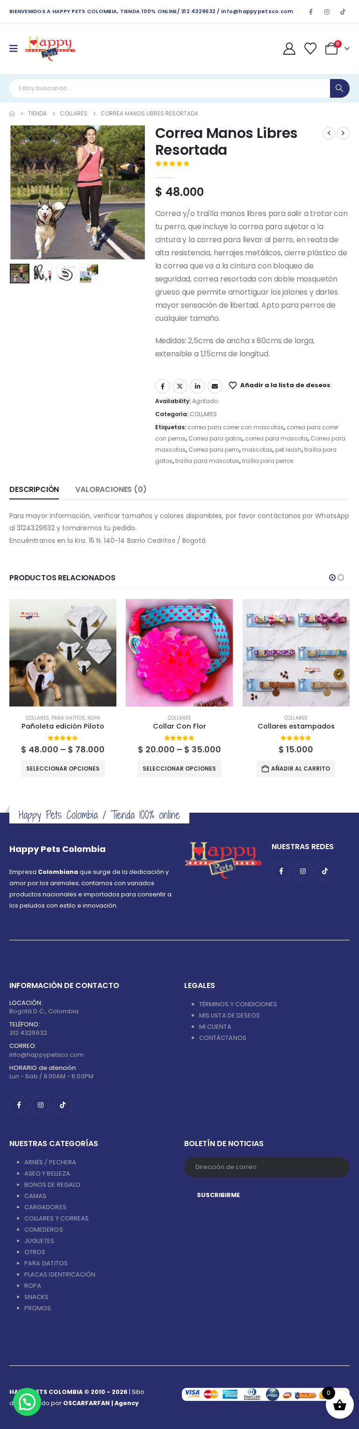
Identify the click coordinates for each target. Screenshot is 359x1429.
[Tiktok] (342, 11)
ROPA (93, 718)
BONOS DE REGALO (52, 1184)
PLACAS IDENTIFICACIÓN (59, 1274)
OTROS (34, 1252)
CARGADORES (45, 1207)
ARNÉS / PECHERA (50, 1162)
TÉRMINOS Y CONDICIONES (238, 1004)
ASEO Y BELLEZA (47, 1173)
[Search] (340, 88)
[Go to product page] (62, 652)
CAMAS (35, 1195)
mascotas (257, 450)
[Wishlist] (310, 49)
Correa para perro (213, 450)
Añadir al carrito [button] (300, 768)
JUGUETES (39, 1240)
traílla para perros (268, 461)
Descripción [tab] (34, 489)
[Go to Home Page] (12, 113)
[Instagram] (326, 11)
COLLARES (203, 414)
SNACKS (36, 1296)
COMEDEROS (43, 1229)
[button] (21, 193)
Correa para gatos (215, 438)
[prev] (329, 133)
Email (215, 386)
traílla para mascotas (207, 461)
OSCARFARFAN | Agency (101, 1403)
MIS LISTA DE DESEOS (229, 1015)
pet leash (288, 450)
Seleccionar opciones (63, 768)
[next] (343, 133)
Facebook (162, 386)
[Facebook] (310, 11)
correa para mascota (276, 438)
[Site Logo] (50, 48)
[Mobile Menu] (16, 49)
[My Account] (289, 49)
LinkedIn (197, 386)
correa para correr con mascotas (235, 427)
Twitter (179, 386)
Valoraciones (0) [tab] (110, 489)
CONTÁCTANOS (222, 1037)
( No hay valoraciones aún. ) (234, 165)
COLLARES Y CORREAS (56, 1218)
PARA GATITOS (68, 718)
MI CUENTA (215, 1026)
